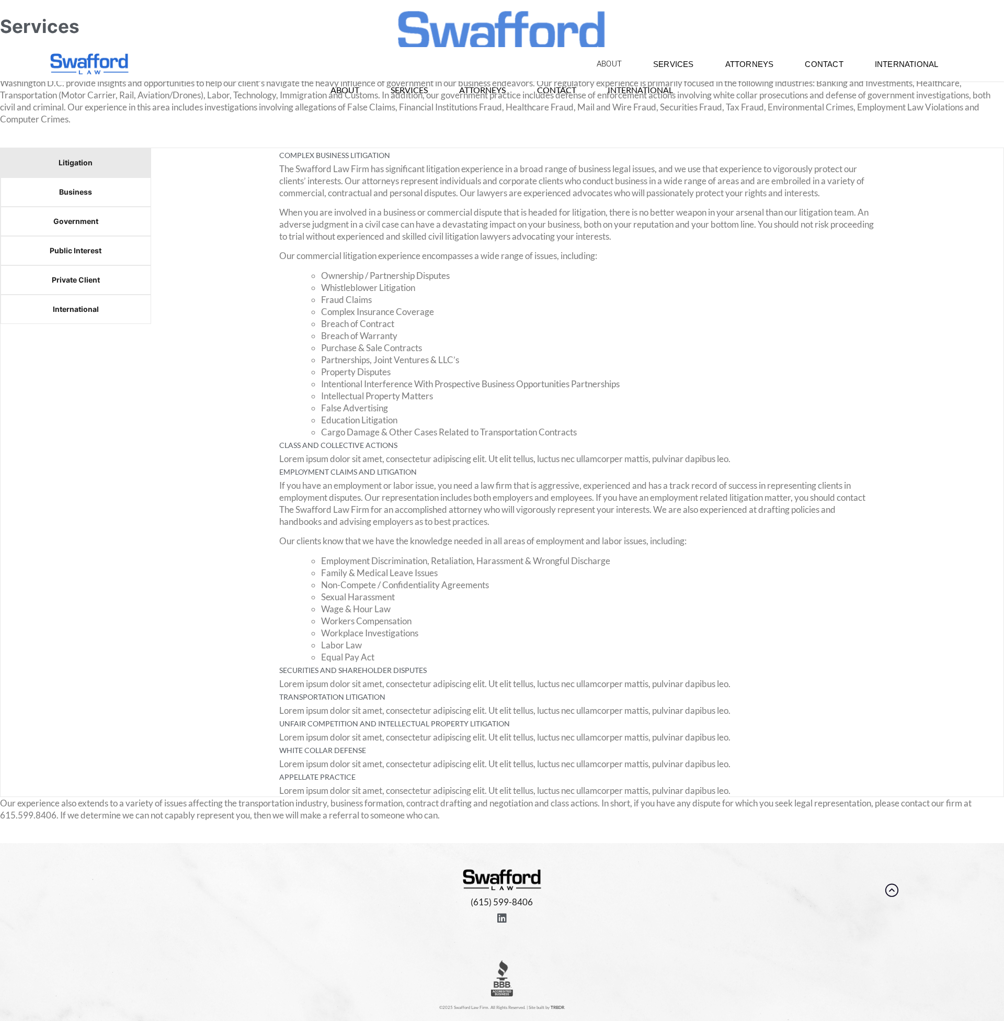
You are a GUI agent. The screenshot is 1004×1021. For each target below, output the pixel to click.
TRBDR (557, 1007)
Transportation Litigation (332, 696)
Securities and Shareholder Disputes (353, 670)
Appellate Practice (317, 776)
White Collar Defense (322, 750)
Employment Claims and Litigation (348, 471)
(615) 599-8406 (502, 901)
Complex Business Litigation (334, 155)
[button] (577, 155)
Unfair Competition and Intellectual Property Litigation (394, 723)
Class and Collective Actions (338, 445)
